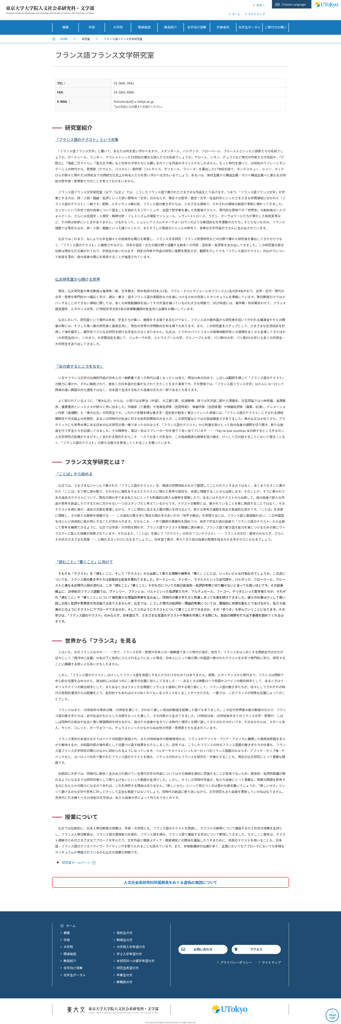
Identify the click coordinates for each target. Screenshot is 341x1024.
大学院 (68, 946)
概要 (67, 932)
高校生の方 (124, 932)
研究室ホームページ (76, 862)
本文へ (261, 5)
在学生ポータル (75, 975)
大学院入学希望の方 (131, 946)
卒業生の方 (124, 975)
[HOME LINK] (50, 11)
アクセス (256, 949)
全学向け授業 (73, 967)
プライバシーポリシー (236, 962)
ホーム (236, 14)
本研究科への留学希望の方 (136, 960)
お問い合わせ (203, 949)
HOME (64, 39)
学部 (67, 939)
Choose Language (294, 4)
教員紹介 (70, 960)
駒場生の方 (124, 939)
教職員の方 (124, 981)
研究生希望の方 (128, 967)
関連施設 (70, 953)
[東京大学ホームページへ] (326, 5)
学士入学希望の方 (129, 953)
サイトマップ (256, 14)
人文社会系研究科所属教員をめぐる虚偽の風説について (170, 882)
